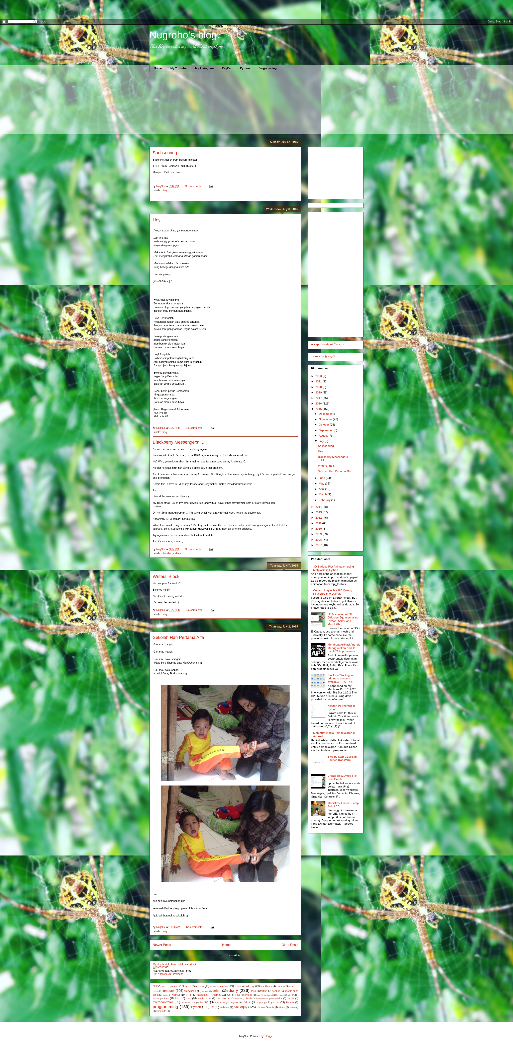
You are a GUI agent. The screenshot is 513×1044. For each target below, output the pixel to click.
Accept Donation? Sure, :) (327, 344)
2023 (319, 376)
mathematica (262, 998)
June (322, 477)
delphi (216, 990)
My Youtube (178, 68)
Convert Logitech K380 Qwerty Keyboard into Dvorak (332, 592)
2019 (319, 392)
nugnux (234, 1002)
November (326, 419)
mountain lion (188, 1002)
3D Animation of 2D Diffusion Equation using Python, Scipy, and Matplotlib (343, 619)
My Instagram (204, 68)
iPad (237, 994)
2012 (319, 517)
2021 (319, 381)
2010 (319, 528)
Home (158, 68)
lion (177, 998)
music (204, 1002)
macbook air (204, 998)
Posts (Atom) (233, 955)
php (261, 1002)
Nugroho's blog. (184, 35)
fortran (263, 991)
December (326, 413)
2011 (318, 523)
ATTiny (250, 986)
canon (292, 986)
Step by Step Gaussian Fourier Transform (342, 758)
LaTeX (291, 994)
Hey (157, 219)
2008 (319, 539)
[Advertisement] (73, 9)
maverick (277, 998)
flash (253, 991)
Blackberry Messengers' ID (179, 442)
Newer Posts (162, 945)
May (322, 483)
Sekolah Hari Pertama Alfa (178, 637)
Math (249, 998)
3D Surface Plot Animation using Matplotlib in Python (333, 568)
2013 (319, 512)
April (322, 489)
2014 (319, 506)
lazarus (156, 998)
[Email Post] (211, 186)
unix (271, 1007)
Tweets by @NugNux (324, 356)
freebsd (276, 991)
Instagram (202, 994)
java (258, 995)
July (322, 441)
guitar (165, 995)
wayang (294, 1007)
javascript (268, 995)
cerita (155, 991)
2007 (319, 545)
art (211, 986)
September (326, 430)
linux (166, 998)
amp (164, 986)
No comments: (194, 186)
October (324, 424)
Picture (290, 1002)
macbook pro (223, 998)
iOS (229, 994)
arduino (199, 986)
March (323, 494)
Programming (268, 68)
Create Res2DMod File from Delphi (342, 777)
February (325, 500)
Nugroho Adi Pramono (170, 973)
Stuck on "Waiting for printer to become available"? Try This (341, 679)
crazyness (190, 990)
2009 (319, 534)
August (323, 435)
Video (282, 1007)
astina (238, 986)
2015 (319, 409)
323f (155, 986)
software (224, 1007)
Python (245, 68)
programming (165, 1006)
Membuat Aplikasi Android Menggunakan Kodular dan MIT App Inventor (344, 648)
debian (205, 991)
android (174, 986)
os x (247, 1002)
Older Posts (290, 945)
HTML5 (176, 994)
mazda (290, 998)
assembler (223, 986)
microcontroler (163, 1002)
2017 (319, 397)
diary (165, 190)
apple (188, 986)
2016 (319, 403)
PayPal (226, 68)
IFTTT (189, 994)
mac (188, 998)
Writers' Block (166, 576)
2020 (319, 387)
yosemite (161, 1011)
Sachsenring (165, 152)
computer (168, 990)
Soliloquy (240, 1007)
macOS (238, 998)
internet (216, 994)
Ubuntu (261, 1007)
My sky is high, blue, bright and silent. (175, 964)
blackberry (168, 553)
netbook (221, 1002)
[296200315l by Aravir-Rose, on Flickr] (161, 967)
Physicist (273, 1002)
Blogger (269, 1036)
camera (281, 986)
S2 (212, 1007)
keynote (280, 995)
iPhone (248, 994)
